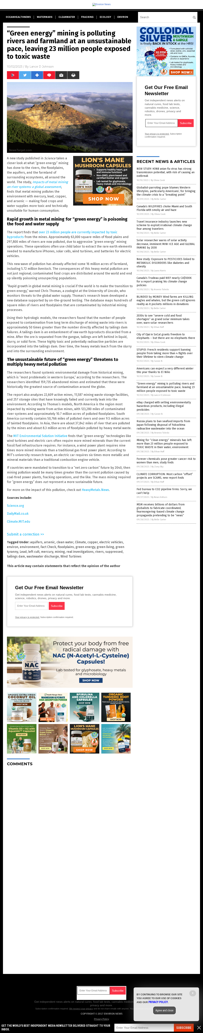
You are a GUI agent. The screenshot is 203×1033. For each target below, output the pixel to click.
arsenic (49, 542)
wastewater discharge (43, 556)
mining (60, 552)
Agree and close (164, 1010)
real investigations (80, 552)
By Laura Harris (158, 270)
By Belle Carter (158, 199)
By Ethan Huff (157, 327)
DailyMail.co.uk (18, 514)
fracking (87, 17)
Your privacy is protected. (27, 617)
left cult (33, 552)
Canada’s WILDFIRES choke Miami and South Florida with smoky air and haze (164, 208)
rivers (99, 552)
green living (105, 547)
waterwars (44, 17)
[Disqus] (70, 818)
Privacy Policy (101, 1019)
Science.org (15, 506)
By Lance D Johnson (160, 395)
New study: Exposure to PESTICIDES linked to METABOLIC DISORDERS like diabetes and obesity (165, 262)
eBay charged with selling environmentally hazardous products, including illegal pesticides (164, 406)
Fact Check (48, 547)
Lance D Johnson (42, 66)
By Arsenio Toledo (160, 289)
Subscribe (183, 1028)
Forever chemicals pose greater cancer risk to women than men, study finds (166, 460)
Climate (80, 542)
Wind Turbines (70, 556)
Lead (23, 552)
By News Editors (159, 497)
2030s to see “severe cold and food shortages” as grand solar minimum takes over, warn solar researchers (163, 319)
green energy (85, 547)
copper (92, 542)
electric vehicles (111, 542)
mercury (47, 552)
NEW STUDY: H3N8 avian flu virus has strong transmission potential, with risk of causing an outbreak (165, 172)
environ (122, 17)
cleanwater (66, 17)
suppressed (114, 552)
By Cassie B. (157, 361)
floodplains (66, 547)
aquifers (36, 542)
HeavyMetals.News (95, 490)
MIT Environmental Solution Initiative (40, 436)
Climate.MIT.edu (18, 521)
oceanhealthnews (18, 17)
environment (29, 547)
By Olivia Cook (158, 180)
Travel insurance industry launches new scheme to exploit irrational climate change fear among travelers (164, 225)
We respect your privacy (81, 1008)
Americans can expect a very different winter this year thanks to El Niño (165, 370)
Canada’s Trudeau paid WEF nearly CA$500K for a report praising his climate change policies (164, 281)
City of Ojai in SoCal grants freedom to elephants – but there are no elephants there (166, 336)
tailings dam (16, 556)
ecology (105, 17)
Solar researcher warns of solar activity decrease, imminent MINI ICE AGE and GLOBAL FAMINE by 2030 (166, 244)
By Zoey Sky (157, 466)
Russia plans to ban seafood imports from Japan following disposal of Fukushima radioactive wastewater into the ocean (163, 425)
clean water (64, 542)
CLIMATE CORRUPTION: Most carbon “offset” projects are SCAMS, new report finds (165, 476)
